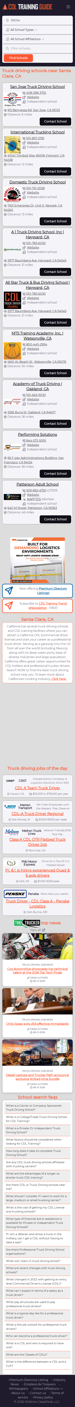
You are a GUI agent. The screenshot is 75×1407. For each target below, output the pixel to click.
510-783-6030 (36, 243)
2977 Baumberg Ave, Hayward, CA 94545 (36, 260)
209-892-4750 (36, 490)
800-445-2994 (36, 344)
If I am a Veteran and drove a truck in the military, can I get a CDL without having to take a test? (34, 1238)
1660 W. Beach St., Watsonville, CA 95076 (36, 362)
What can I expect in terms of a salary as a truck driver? (34, 1293)
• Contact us (37, 1393)
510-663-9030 (36, 395)
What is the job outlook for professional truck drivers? (36, 1327)
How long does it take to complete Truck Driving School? (33, 1153)
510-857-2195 (35, 138)
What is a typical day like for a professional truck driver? (34, 1315)
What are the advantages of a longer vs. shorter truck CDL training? (33, 1175)
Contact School (55, 121)
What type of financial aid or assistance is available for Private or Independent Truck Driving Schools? (34, 1223)
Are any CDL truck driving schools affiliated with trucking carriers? (35, 1164)
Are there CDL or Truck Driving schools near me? (35, 1187)
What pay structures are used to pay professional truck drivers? (30, 1304)
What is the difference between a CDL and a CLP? (36, 1364)
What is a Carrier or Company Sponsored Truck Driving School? (33, 1108)
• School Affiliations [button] (45, 1388)
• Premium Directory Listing (28, 1380)
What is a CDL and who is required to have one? (35, 1345)
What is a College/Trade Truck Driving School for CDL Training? (36, 1119)
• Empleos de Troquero (39, 1384)
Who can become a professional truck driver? (36, 1336)
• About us (17, 1393)
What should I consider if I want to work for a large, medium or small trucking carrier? (36, 1198)
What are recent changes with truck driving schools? (35, 1270)
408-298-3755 (36, 93)
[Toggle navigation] (68, 7)
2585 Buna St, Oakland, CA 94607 (31, 412)
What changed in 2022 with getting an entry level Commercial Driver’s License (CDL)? (36, 1281)
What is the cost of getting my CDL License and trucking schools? (35, 1209)
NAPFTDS (34, 499)
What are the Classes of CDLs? (26, 1354)
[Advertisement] (37, 723)
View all (35, 930)
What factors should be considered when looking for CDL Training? (34, 1141)
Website (33, 97)
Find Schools (18, 58)
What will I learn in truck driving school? (33, 1261)
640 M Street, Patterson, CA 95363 (32, 508)
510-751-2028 (35, 188)
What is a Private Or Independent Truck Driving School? (33, 1130)
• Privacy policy (42, 1397)
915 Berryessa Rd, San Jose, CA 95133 (33, 110)
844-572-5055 (36, 440)
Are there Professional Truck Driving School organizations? (35, 1252)
